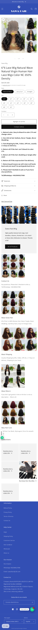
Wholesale (7, 549)
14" (18, 99)
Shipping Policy (8, 536)
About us (6, 553)
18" (31, 99)
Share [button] (5, 195)
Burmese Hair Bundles (26, 481)
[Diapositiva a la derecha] (23, 59)
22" (11, 103)
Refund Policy (8, 508)
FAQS (5, 532)
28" (31, 103)
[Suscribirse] (32, 602)
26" (25, 103)
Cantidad (3, 111)
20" (4, 103)
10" (4, 99)
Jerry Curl (19, 91)
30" (4, 107)
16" (24, 99)
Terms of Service (8, 516)
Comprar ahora (19, 127)
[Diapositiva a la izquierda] (15, 59)
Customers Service (9, 540)
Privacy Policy (8, 512)
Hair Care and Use (6, 201)
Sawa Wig (16, 628)
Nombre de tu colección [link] (8, 452)
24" (18, 103)
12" (11, 99)
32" (11, 107)
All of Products (12, 246)
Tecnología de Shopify (22, 628)
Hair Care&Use (8, 544)
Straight (29, 91)
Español (28, 621)
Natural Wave (7, 91)
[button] (2, 9)
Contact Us (7, 520)
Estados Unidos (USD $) (12, 621)
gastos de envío (6, 85)
